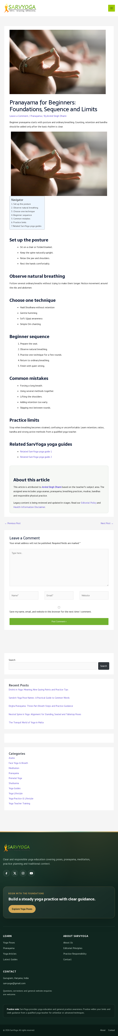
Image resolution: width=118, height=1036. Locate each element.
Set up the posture (22, 204)
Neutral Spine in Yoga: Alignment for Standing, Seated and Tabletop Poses (45, 714)
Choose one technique (24, 211)
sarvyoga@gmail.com (14, 983)
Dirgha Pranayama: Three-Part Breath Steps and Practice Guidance (41, 705)
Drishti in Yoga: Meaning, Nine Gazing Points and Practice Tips (38, 689)
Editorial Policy (88, 502)
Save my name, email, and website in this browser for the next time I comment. (50, 611)
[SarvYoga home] (17, 848)
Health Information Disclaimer (29, 507)
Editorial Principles (72, 948)
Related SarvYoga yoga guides (27, 226)
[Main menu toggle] (111, 8)
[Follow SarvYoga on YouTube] (31, 873)
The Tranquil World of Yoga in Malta (26, 722)
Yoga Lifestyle (16, 793)
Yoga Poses (9, 942)
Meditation (14, 768)
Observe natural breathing (25, 207)
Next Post (107, 523)
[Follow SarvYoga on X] (14, 873)
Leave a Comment (19, 115)
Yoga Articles (9, 953)
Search (12, 659)
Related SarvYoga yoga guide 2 (36, 456)
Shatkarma (14, 783)
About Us (68, 942)
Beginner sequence (22, 215)
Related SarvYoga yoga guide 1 (36, 451)
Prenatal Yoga (15, 778)
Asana (12, 757)
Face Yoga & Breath (18, 763)
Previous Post (13, 523)
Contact (67, 959)
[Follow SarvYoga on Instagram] (23, 873)
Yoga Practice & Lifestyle (21, 798)
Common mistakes (21, 218)
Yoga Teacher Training (19, 803)
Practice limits (19, 222)
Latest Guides (10, 959)
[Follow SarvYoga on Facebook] (6, 873)
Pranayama (36, 115)
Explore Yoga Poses (22, 908)
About (102, 1030)
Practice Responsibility (74, 953)
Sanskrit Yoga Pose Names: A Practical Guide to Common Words (39, 697)
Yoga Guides (15, 788)
